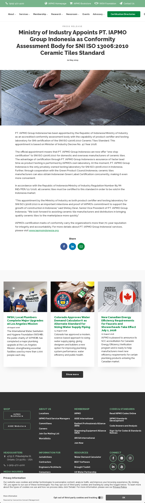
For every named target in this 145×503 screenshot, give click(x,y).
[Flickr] (121, 458)
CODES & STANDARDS (122, 409)
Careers (43, 428)
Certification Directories (123, 14)
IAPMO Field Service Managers (54, 418)
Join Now (78, 443)
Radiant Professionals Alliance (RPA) (89, 424)
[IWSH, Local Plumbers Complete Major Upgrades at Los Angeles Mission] (25, 297)
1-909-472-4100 (16, 465)
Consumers (44, 472)
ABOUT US (45, 409)
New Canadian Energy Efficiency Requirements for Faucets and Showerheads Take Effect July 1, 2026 (118, 324)
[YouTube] (121, 466)
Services (23, 14)
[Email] (81, 246)
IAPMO (77, 413)
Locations (44, 413)
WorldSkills (45, 438)
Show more (72, 374)
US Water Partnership (85, 472)
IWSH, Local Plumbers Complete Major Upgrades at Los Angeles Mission (25, 320)
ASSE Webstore (17, 426)
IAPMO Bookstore (82, 3)
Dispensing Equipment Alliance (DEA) (90, 432)
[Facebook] (63, 246)
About (11, 14)
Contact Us (128, 3)
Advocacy (98, 14)
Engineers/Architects (50, 467)
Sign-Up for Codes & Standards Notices (125, 432)
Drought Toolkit (82, 467)
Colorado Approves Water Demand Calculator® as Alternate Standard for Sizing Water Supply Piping (72, 322)
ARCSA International (84, 438)
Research (56, 14)
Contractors (45, 462)
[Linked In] (72, 246)
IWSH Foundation (107, 3)
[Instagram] (130, 458)
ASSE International (83, 418)
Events (86, 14)
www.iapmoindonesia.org (44, 230)
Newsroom (72, 14)
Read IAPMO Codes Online (123, 413)
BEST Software (82, 462)
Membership (39, 14)
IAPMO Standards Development (118, 419)
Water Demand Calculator (87, 457)
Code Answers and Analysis (123, 426)
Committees (45, 423)
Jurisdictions (45, 457)
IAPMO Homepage (57, 3)
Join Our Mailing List (49, 433)
